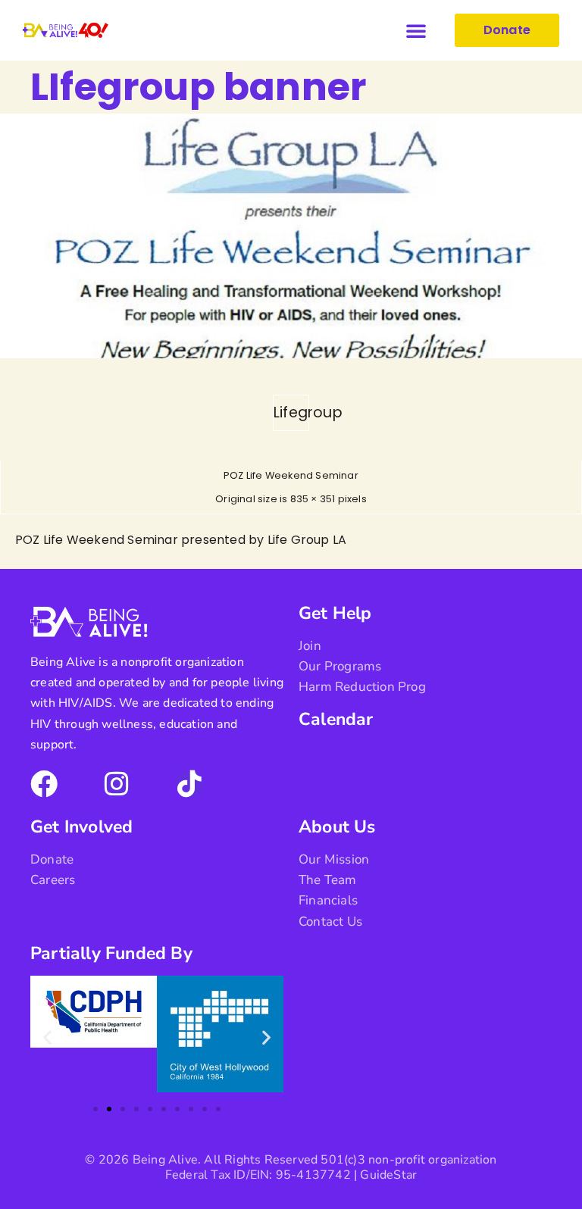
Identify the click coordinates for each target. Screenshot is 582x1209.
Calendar (336, 719)
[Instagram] (116, 784)
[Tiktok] (189, 784)
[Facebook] (44, 784)
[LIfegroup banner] (291, 354)
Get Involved (81, 827)
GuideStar (388, 1175)
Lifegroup (291, 412)
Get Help (335, 613)
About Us (337, 827)
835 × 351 (313, 498)
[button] (416, 30)
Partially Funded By (111, 953)
